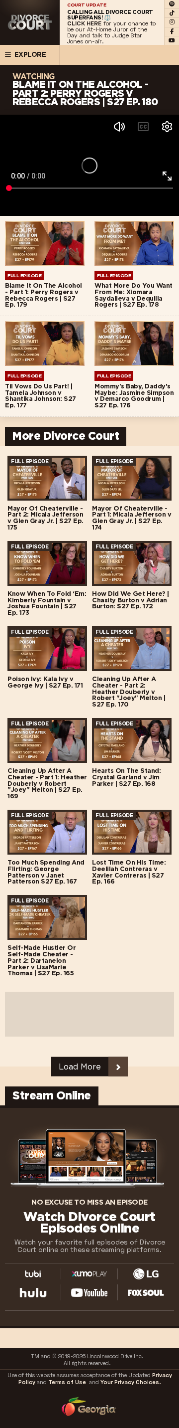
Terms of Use (67, 1382)
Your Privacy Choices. (130, 1382)
